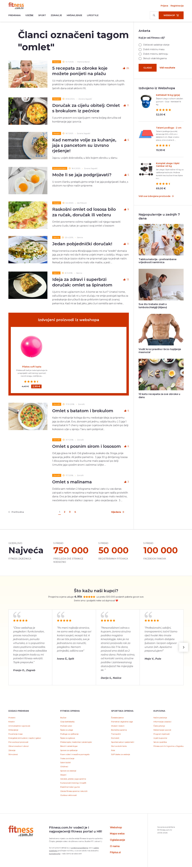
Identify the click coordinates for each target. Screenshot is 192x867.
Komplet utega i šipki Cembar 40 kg (167, 164)
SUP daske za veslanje (120, 754)
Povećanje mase (15, 734)
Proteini (11, 717)
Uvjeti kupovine (160, 738)
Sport (42, 15)
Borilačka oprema (119, 730)
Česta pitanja (159, 726)
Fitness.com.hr (16, 5)
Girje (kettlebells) (67, 721)
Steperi (63, 775)
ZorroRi (56, 404)
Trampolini (116, 734)
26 (127, 68)
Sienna (56, 237)
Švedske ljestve (117, 717)
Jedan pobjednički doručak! (82, 243)
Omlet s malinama (72, 481)
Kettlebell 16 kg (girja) (168, 95)
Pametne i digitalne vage (122, 721)
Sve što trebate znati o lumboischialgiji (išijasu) (153, 306)
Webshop (116, 827)
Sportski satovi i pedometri (122, 742)
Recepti (56, 62)
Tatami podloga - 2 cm (168, 127)
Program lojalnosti (161, 734)
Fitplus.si (115, 852)
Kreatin (11, 721)
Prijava (164, 5)
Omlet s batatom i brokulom (82, 410)
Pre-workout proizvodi (18, 742)
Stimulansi (13, 754)
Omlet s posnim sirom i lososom (86, 446)
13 (128, 279)
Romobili (115, 738)
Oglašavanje (117, 839)
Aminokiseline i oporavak (19, 726)
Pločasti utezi (66, 726)
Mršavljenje (74, 15)
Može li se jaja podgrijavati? (81, 174)
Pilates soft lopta (31, 366)
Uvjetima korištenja (79, 848)
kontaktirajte (54, 853)
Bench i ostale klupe (68, 746)
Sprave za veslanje (68, 771)
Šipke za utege (66, 730)
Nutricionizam (59, 168)
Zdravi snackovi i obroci (18, 746)
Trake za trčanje (67, 758)
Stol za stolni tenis (119, 746)
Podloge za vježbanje (69, 734)
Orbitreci (64, 766)
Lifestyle (93, 15)
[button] (183, 647)
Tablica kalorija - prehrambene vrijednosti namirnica (158, 261)
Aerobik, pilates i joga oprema (73, 779)
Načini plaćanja (160, 717)
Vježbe (29, 15)
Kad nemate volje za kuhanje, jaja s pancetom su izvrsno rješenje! (84, 145)
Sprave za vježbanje (68, 750)
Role (113, 750)
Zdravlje (56, 15)
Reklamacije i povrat (162, 730)
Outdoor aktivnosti (68, 795)
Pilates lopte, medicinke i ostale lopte (76, 742)
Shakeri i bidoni (117, 726)
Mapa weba (117, 833)
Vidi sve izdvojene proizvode (155, 196)
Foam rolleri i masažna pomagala (74, 754)
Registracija (177, 5)
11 (128, 105)
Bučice (63, 717)
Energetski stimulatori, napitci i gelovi (24, 738)
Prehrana (14, 15)
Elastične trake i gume (70, 787)
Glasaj (147, 67)
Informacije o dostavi (162, 721)
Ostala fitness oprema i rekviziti (73, 791)
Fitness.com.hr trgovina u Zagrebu (168, 746)
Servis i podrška (160, 742)
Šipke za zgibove (67, 738)
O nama (115, 846)
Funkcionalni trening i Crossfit (73, 783)
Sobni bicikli (65, 762)
